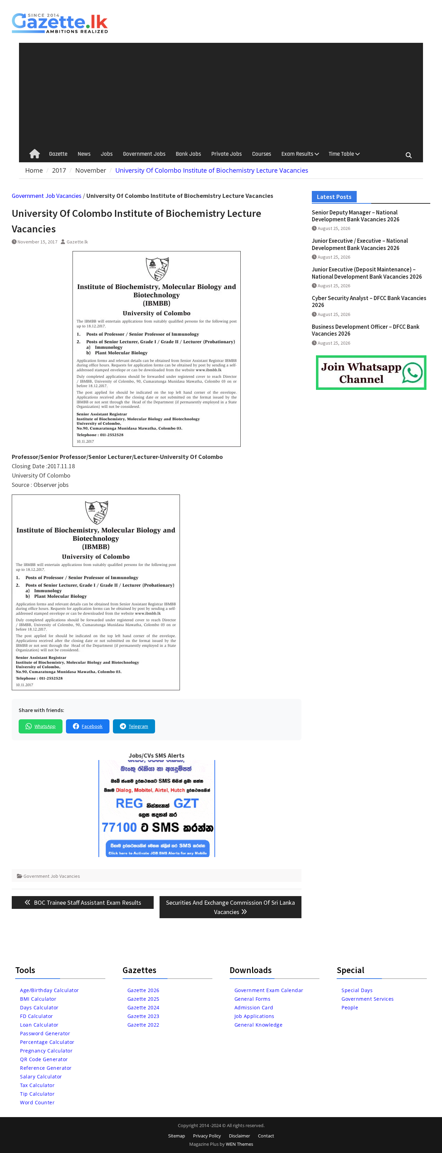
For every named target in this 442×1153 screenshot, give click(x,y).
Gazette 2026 (143, 990)
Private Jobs (226, 154)
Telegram (138, 726)
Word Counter (37, 1102)
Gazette (58, 154)
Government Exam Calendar (269, 990)
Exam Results (297, 154)
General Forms (252, 999)
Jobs (107, 154)
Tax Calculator (37, 1085)
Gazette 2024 (143, 1007)
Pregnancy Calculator (46, 1050)
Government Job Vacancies (46, 196)
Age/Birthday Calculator (49, 990)
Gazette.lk (77, 242)
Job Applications (254, 1016)
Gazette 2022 (143, 1024)
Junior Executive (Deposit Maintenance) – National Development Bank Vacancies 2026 (367, 273)
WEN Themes (239, 1144)
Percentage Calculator (47, 1042)
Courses (261, 154)
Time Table (341, 154)
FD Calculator (36, 1016)
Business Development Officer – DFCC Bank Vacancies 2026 (366, 330)
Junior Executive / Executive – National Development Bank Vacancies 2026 (360, 244)
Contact (266, 1136)
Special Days (357, 990)
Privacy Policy (207, 1136)
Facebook (92, 726)
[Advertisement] (221, 94)
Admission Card (253, 1007)
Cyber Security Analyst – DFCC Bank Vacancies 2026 (369, 301)
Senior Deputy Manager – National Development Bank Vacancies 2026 (356, 216)
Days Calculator (39, 1007)
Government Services (368, 999)
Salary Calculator (41, 1076)
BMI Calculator (38, 999)
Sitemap (176, 1136)
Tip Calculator (37, 1093)
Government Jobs (144, 154)
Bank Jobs (188, 154)
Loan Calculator (39, 1024)
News (84, 154)
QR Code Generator (44, 1059)
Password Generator (45, 1033)
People (350, 1007)
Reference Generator (46, 1068)
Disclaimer (239, 1136)
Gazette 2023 (143, 1016)
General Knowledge (258, 1024)
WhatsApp (45, 726)
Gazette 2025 (143, 999)
